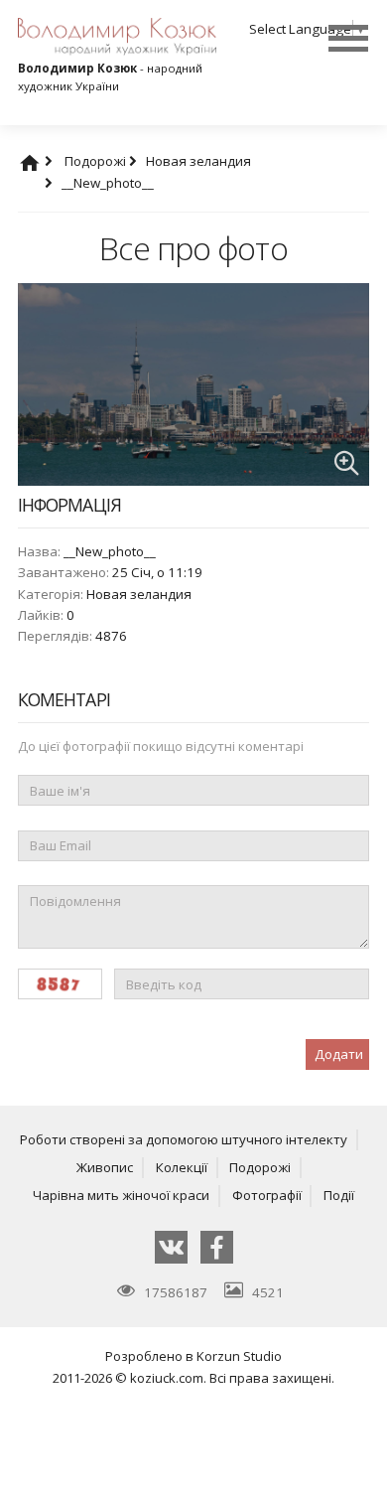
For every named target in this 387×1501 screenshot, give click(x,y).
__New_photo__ (108, 183)
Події (338, 1195)
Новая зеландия (139, 594)
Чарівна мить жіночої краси (121, 1195)
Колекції (181, 1167)
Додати (339, 1054)
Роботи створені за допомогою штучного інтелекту (183, 1139)
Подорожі (96, 161)
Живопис (104, 1167)
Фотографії (267, 1195)
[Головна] (49, 161)
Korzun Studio (239, 1356)
